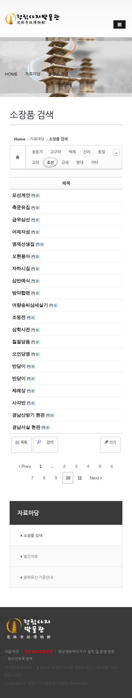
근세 (65, 162)
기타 (94, 162)
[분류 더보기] (116, 152)
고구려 (55, 152)
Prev (25, 466)
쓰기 (112, 442)
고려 (35, 162)
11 (80, 477)
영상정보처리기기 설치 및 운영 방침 (86, 651)
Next (95, 477)
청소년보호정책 (20, 658)
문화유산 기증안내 (38, 577)
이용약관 (12, 651)
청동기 (37, 152)
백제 (72, 152)
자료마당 (32, 74)
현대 (79, 162)
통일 (101, 152)
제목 (66, 183)
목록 (23, 442)
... (52, 466)
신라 (86, 152)
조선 (50, 162)
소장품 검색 (58, 74)
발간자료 (31, 556)
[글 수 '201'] (18, 157)
